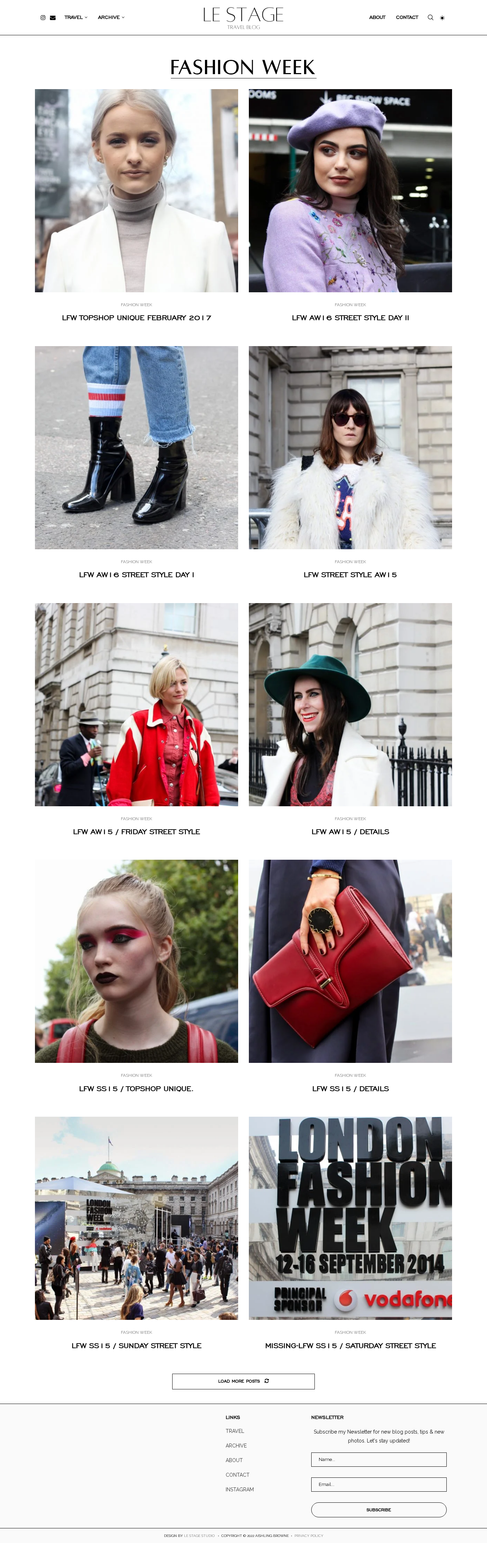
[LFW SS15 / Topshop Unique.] (136, 961)
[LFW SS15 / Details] (350, 961)
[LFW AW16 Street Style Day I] (136, 447)
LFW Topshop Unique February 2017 (136, 317)
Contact (407, 17)
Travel (74, 17)
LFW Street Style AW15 (350, 574)
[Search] (430, 18)
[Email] (53, 17)
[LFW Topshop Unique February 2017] (136, 190)
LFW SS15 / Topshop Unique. (136, 1088)
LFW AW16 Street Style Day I (136, 574)
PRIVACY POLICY (308, 1536)
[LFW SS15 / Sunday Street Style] (136, 1218)
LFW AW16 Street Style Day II (350, 317)
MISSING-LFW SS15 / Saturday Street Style (350, 1345)
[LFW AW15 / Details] (350, 704)
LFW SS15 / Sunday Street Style (136, 1345)
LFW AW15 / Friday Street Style (136, 831)
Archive (109, 17)
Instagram (240, 1489)
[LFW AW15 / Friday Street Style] (136, 704)
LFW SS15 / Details (350, 1088)
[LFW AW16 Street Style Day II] (350, 190)
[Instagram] (43, 17)
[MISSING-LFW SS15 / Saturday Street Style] (350, 1218)
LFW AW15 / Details (350, 831)
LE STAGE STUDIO (199, 1536)
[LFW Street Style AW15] (350, 447)
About (377, 17)
